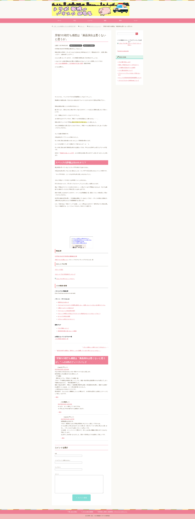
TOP (64, 26)
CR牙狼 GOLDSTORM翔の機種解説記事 (66, 256)
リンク (135, 20)
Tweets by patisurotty (123, 51)
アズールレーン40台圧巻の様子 (66, 310)
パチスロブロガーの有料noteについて (128, 80)
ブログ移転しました (63, 328)
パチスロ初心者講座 (87, 511)
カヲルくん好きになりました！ (66, 319)
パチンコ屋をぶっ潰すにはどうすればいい (94, 347)
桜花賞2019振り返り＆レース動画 (67, 331)
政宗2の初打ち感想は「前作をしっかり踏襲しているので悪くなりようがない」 (78, 350)
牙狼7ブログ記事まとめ (61, 259)
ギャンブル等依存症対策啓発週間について (129, 77)
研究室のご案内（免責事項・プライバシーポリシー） (113, 511)
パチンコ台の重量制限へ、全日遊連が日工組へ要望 (69, 63)
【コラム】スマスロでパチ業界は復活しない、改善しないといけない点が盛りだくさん (81, 305)
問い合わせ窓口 (73, 511)
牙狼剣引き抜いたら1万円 (67, 153)
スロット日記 (59, 269)
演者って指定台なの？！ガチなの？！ (128, 64)
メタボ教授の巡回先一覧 (61, 339)
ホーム (59, 20)
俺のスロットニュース (75, 45)
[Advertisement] (81, 82)
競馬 (120, 20)
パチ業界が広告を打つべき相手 (126, 67)
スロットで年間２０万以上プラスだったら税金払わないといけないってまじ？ (79, 313)
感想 (105, 20)
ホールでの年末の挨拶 (64, 316)
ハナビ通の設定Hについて (125, 70)
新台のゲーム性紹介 (89, 45)
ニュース (89, 20)
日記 (74, 20)
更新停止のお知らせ (63, 302)
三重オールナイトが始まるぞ (66, 308)
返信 (57, 397)
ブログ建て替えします (124, 62)
